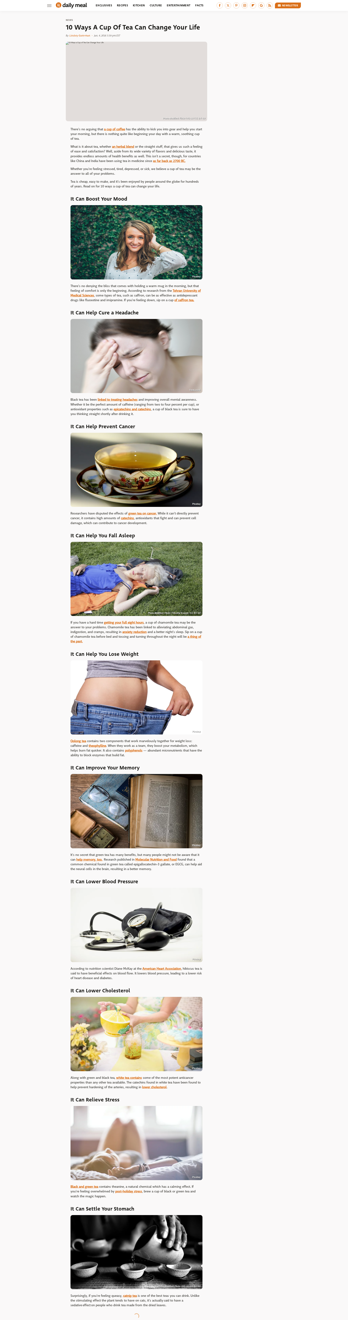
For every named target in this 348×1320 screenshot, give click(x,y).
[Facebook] (220, 5)
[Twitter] (228, 5)
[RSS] (270, 5)
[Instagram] (245, 5)
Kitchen (139, 5)
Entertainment (178, 5)
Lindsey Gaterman (80, 35)
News (69, 20)
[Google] (261, 5)
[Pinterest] (236, 5)
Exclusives (104, 5)
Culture (156, 5)
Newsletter (290, 5)
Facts (199, 5)
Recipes (122, 5)
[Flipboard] (253, 5)
